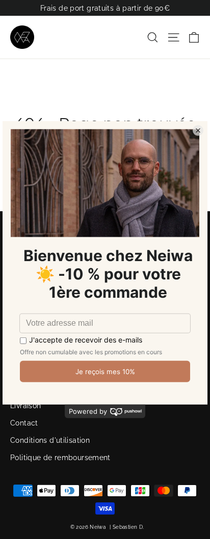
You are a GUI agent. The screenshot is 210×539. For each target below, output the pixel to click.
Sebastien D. (128, 527)
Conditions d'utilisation (50, 440)
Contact (24, 423)
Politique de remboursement (60, 457)
